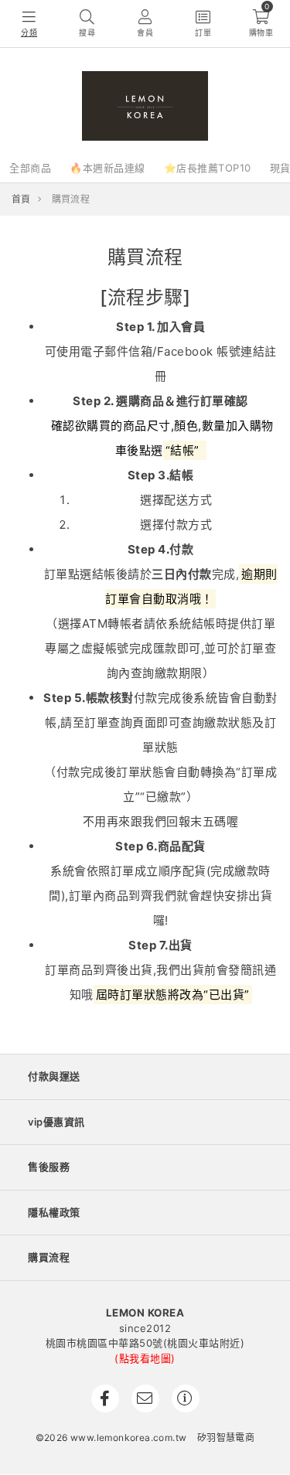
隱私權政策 (54, 1212)
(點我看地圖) (145, 1358)
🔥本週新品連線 (107, 168)
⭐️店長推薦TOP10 (207, 168)
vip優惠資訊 (56, 1122)
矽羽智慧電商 (225, 1437)
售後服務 (49, 1166)
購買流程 (49, 1257)
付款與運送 (54, 1076)
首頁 (21, 199)
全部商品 (30, 168)
